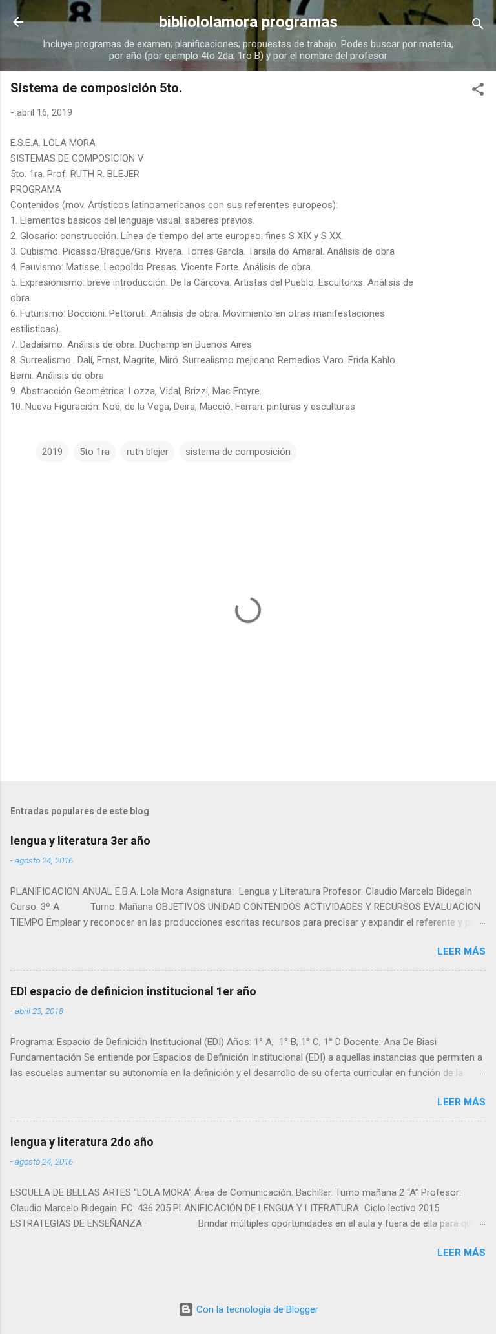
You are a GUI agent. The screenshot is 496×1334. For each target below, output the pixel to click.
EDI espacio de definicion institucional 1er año (133, 991)
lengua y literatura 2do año (82, 1142)
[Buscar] (478, 26)
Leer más (461, 951)
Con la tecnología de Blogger (256, 1309)
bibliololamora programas (248, 22)
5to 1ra (94, 452)
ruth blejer (148, 452)
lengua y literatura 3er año (80, 840)
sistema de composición (238, 452)
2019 (52, 452)
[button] (478, 91)
